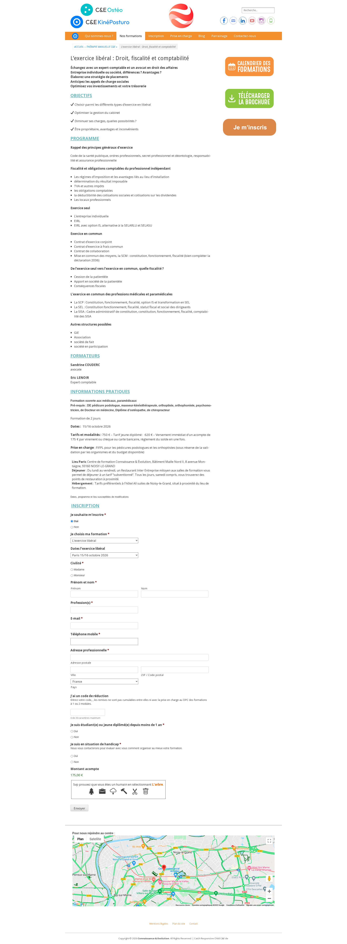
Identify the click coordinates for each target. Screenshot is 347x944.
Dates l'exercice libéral (87, 549)
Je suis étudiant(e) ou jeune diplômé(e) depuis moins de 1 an (117, 725)
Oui (76, 521)
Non (76, 527)
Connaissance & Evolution (153, 938)
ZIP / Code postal (152, 675)
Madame (79, 569)
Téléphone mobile (85, 634)
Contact (193, 923)
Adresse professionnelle (89, 650)
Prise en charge (181, 36)
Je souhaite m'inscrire (88, 515)
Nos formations (131, 36)
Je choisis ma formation (89, 534)
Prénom (76, 588)
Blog (201, 36)
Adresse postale (81, 662)
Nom (144, 588)
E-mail (76, 618)
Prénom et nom (83, 582)
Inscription (156, 36)
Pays (74, 687)
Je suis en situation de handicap (95, 744)
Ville (73, 675)
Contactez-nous (245, 36)
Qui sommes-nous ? (99, 36)
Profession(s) (81, 603)
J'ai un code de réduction (89, 696)
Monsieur (79, 575)
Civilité (76, 563)
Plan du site (178, 923)
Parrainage (219, 36)
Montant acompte (84, 769)
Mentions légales (158, 923)
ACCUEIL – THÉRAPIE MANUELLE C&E (95, 46)
